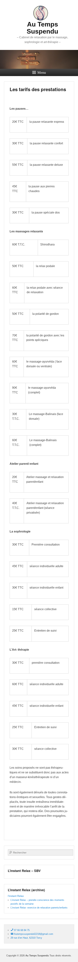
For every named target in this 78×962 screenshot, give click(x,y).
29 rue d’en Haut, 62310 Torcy (26, 937)
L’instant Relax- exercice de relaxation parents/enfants (39, 907)
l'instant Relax (16, 895)
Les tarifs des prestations (38, 89)
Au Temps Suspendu (42, 28)
